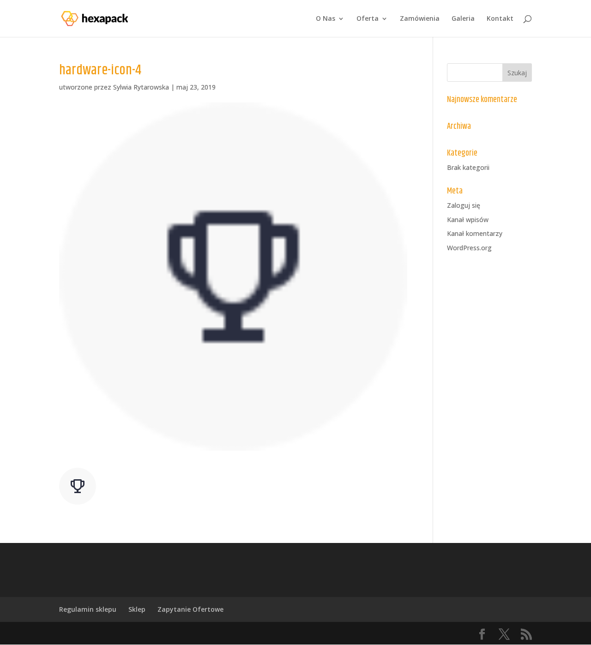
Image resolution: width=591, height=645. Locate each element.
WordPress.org (469, 247)
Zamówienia (420, 19)
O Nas (325, 19)
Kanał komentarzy (474, 233)
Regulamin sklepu (87, 609)
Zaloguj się (463, 205)
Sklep (136, 609)
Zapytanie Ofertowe (190, 609)
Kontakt (500, 19)
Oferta (367, 19)
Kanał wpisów (467, 219)
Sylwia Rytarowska (141, 87)
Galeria (463, 19)
